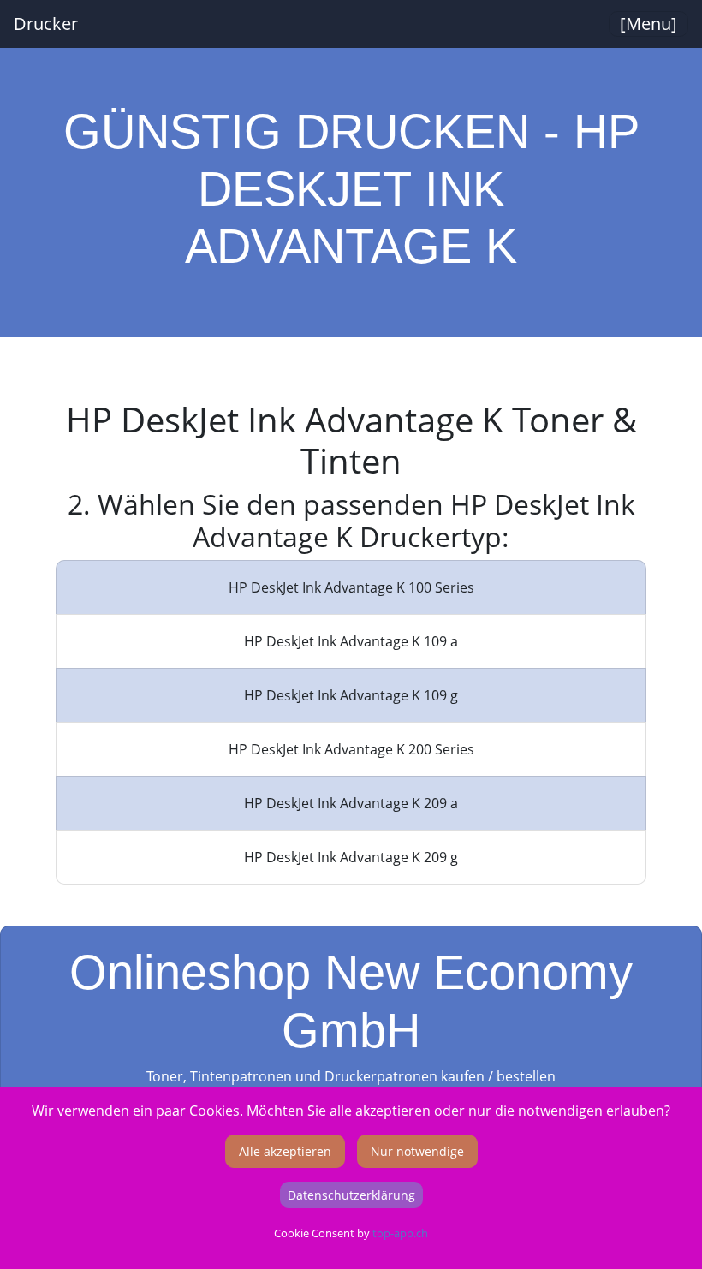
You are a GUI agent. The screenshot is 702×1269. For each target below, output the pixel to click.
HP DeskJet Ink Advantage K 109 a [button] (351, 641)
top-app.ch (400, 1233)
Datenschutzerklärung (351, 1195)
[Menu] (648, 23)
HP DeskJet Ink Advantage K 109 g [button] (351, 695)
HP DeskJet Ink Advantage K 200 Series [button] (351, 749)
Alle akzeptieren (285, 1151)
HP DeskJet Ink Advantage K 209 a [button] (351, 803)
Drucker (46, 23)
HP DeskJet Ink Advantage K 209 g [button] (351, 857)
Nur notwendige (417, 1151)
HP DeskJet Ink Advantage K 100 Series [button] (351, 587)
